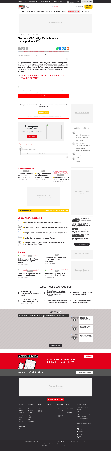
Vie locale (21, 408)
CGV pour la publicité (85, 407)
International (21, 431)
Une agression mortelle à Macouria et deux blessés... (55, 274)
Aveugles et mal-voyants (63, 443)
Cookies (78, 413)
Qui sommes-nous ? (81, 421)
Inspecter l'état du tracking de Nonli (84, 423)
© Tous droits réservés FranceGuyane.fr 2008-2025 (52, 445)
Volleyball (30, 415)
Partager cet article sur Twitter (63, 48)
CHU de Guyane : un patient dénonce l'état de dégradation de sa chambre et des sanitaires (56, 293)
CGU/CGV (79, 411)
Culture (20, 424)
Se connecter (80, 6)
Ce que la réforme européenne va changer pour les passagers (57, 301)
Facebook (81, 431)
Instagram (81, 428)
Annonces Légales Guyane (56, 441)
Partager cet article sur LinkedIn (65, 48)
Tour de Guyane (30, 11)
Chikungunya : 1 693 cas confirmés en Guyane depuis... (28, 261)
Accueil (20, 35)
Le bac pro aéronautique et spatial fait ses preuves (82, 301)
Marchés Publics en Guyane (60, 408)
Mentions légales (66, 445)
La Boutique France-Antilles (67, 441)
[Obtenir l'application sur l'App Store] (23, 356)
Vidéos (54, 312)
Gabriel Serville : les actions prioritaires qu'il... (25, 175)
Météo (48, 407)
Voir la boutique (32, 136)
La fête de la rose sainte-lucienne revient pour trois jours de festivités (29, 301)
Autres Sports (31, 421)
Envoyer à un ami (27, 48)
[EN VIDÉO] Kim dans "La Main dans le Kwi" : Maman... (86, 337)
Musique (39, 407)
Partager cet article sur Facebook (60, 48)
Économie (57, 11)
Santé (20, 423)
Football (30, 407)
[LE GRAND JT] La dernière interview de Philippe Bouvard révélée (30, 293)
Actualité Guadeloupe (37, 441)
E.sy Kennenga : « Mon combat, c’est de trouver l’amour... (85, 327)
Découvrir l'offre (43, 112)
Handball (30, 412)
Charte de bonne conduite (82, 418)
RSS (80, 436)
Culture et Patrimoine (40, 411)
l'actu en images (82, 219)
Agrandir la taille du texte (21, 48)
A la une (22, 11)
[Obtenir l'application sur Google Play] (33, 356)
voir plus (81, 140)
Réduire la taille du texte (19, 48)
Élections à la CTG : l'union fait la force (61, 178)
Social (20, 419)
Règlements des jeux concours (83, 420)
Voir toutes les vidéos (55, 345)
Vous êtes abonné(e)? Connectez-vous (43, 100)
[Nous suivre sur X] (33, 372)
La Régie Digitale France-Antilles (79, 441)
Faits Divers (41, 11)
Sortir (64, 11)
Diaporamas (21, 412)
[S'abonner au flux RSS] (42, 372)
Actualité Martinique (46, 441)
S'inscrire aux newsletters (84, 372)
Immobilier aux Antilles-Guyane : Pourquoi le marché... (85, 318)
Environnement (22, 426)
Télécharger (89, 356)
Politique (49, 11)
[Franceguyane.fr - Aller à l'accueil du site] (55, 7)
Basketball (30, 414)
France (20, 430)
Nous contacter (80, 406)
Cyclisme (30, 408)
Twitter (80, 434)
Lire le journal (27, 7)
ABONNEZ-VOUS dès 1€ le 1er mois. (43, 210)
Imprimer (24, 48)
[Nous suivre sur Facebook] (27, 372)
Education (21, 421)
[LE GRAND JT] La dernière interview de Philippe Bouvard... (55, 259)
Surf (29, 419)
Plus (83, 11)
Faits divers (21, 407)
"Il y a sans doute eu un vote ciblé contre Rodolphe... (43, 175)
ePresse (50, 443)
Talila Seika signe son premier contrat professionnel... (30, 275)
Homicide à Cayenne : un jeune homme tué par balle (83, 293)
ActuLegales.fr (55, 443)
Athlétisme (30, 410)
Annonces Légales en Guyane (60, 410)
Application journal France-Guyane (70, 408)
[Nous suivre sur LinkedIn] (36, 372)
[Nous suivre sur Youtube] (39, 372)
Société (20, 417)
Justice (20, 414)
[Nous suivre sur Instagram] (30, 372)
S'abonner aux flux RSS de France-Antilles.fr (68, 48)
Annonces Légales (74, 11)
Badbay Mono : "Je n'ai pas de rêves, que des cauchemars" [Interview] (41, 315)
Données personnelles (81, 416)
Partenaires (79, 409)
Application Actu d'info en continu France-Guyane (69, 411)
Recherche (89, 11)
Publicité (78, 407)
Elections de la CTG (33, 35)
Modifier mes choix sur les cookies (84, 414)
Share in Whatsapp (57, 48)
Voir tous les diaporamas (82, 244)
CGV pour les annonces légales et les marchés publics (60, 414)
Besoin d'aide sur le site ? (82, 404)
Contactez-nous (88, 1)
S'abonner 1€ (88, 6)
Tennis (29, 417)
